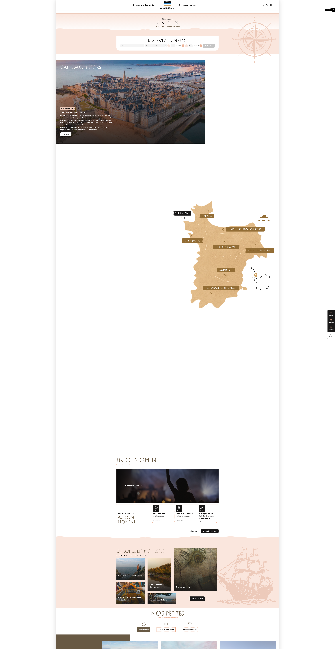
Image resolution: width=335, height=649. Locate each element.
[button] (264, 5)
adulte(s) (178, 45)
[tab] (143, 626)
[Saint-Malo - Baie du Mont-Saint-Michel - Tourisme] (167, 5)
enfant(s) (196, 45)
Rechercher (209, 46)
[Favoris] (267, 5)
